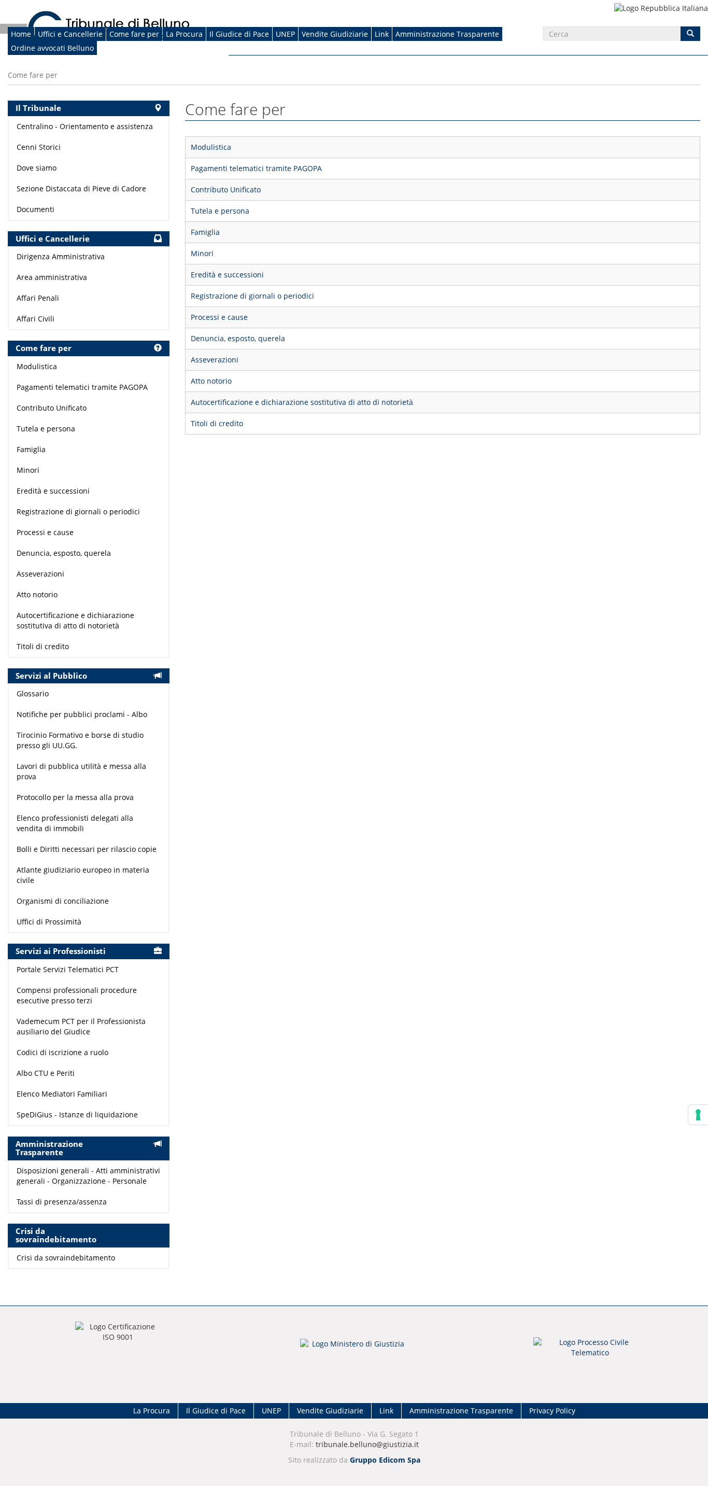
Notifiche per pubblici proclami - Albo (82, 714)
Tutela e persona (220, 211)
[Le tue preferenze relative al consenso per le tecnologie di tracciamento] (698, 1115)
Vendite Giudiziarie (335, 34)
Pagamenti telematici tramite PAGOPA (256, 168)
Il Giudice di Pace (239, 34)
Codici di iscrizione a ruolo (62, 1052)
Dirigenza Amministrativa (61, 256)
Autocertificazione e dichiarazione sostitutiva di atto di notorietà (302, 402)
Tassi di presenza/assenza (62, 1202)
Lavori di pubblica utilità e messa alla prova (81, 771)
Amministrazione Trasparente (447, 34)
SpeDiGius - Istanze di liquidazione (77, 1114)
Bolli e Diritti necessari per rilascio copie (87, 849)
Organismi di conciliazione (63, 901)
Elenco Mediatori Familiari (62, 1094)
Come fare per (134, 34)
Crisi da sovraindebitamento (66, 1258)
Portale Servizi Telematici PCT (68, 969)
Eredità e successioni (227, 274)
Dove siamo (36, 168)
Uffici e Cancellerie (70, 34)
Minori (202, 253)
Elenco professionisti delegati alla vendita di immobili (75, 823)
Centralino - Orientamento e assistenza (85, 126)
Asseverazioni (214, 360)
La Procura (184, 34)
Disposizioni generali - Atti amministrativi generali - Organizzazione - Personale (88, 1176)
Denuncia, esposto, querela (238, 338)
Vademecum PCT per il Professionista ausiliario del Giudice (81, 1026)
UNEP (285, 34)
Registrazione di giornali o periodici (252, 296)
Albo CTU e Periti (46, 1073)
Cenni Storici (39, 147)
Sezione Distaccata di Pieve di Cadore (81, 188)
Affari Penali (38, 298)
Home (21, 34)
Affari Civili (35, 319)
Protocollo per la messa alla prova (75, 797)
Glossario (33, 693)
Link (382, 34)
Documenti (35, 209)
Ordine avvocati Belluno (52, 48)
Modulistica (211, 147)
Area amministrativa (52, 277)
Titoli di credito (217, 423)
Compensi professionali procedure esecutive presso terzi (77, 995)
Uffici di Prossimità (49, 922)
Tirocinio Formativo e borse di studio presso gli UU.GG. (80, 740)
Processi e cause (219, 317)
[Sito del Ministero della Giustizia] (354, 1350)
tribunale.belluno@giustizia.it (367, 1444)
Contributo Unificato (226, 189)
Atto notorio (211, 381)
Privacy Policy (552, 1410)
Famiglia (205, 232)
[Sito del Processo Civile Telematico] (590, 1350)
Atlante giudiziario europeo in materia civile (83, 875)
